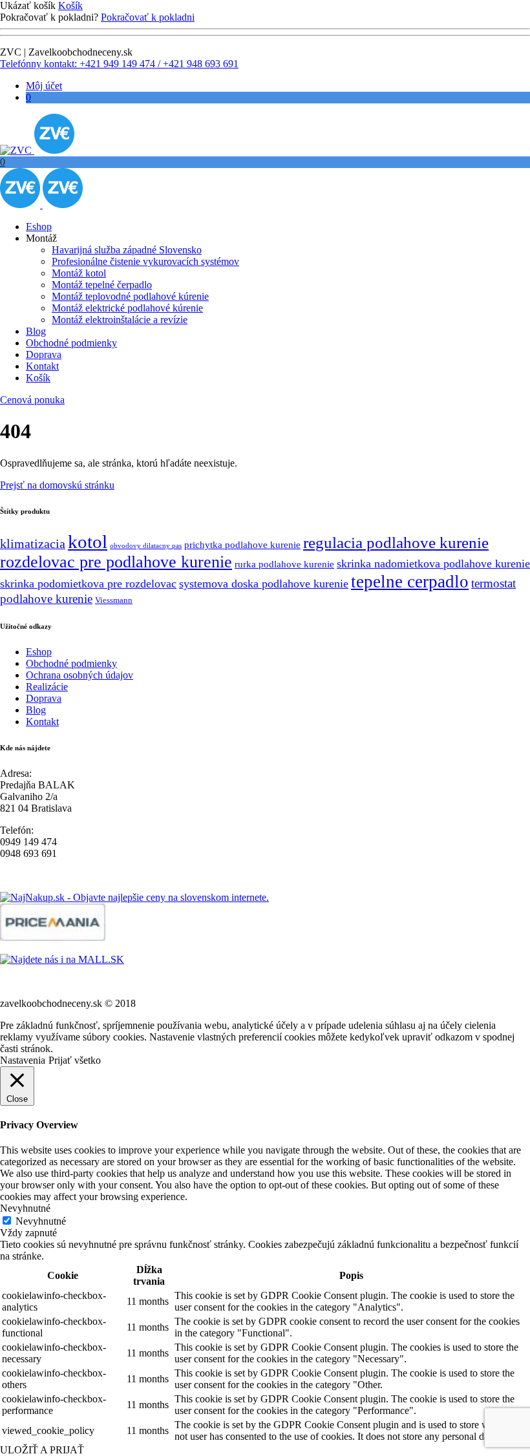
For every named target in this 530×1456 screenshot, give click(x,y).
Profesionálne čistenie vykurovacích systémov (145, 261)
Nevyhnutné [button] (25, 1208)
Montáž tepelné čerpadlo (102, 284)
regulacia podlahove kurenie (396, 542)
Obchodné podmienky (71, 342)
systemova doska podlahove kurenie (263, 583)
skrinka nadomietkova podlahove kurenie (433, 563)
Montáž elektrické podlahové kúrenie (127, 307)
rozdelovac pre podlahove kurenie (116, 562)
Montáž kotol (79, 273)
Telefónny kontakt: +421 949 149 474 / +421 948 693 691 (119, 63)
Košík (70, 5)
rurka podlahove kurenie (284, 564)
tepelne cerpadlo (410, 581)
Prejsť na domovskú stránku (57, 485)
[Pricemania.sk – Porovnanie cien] (52, 937)
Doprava (43, 354)
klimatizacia (32, 544)
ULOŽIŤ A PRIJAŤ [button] (42, 1449)
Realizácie (47, 686)
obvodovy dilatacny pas (146, 545)
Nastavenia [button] (22, 1060)
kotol (87, 541)
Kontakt (42, 366)
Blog (36, 331)
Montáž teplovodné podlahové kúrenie (130, 296)
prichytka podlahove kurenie (242, 545)
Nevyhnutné (41, 1221)
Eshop (39, 226)
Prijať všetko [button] (74, 1060)
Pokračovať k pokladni (148, 17)
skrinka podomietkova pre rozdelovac (88, 583)
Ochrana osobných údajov (79, 675)
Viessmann (113, 600)
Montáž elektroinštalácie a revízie (119, 319)
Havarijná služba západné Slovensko (127, 249)
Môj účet (44, 85)
